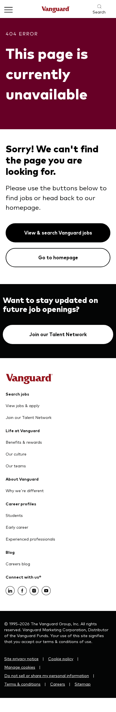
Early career (17, 527)
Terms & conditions (22, 683)
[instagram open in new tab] (34, 589)
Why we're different (25, 490)
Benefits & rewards (24, 442)
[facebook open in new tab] (22, 589)
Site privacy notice (21, 658)
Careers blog (18, 563)
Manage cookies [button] (19, 666)
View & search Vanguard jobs (58, 233)
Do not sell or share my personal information (46, 675)
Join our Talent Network (58, 334)
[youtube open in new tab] (46, 589)
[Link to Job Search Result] (96, 6)
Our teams (16, 465)
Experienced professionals (30, 538)
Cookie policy (60, 658)
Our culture (16, 453)
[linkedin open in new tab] (10, 589)
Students (14, 515)
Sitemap (83, 683)
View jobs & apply (22, 405)
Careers (57, 683)
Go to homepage (58, 257)
